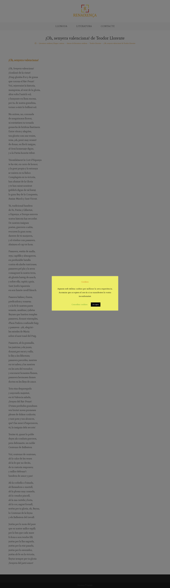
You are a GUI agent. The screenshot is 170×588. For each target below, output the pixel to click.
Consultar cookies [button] (80, 304)
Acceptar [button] (95, 305)
